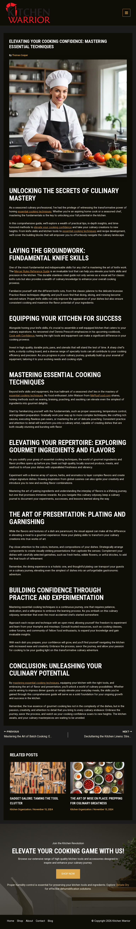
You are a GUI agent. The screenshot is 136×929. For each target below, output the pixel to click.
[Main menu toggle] (126, 13)
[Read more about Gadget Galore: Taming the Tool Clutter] (38, 777)
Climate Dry (122, 884)
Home (10, 920)
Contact (40, 920)
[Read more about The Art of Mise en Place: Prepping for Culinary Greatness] (98, 777)
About (29, 920)
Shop (20, 920)
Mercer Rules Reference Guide (32, 271)
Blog (50, 920)
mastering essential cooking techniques (36, 682)
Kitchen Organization (20, 809)
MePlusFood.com (100, 395)
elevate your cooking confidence (53, 227)
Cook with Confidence (22, 335)
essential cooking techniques (35, 211)
